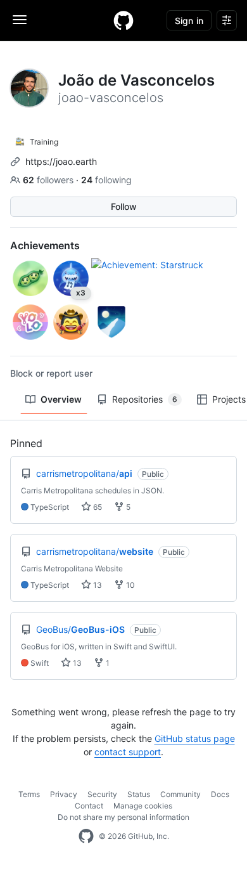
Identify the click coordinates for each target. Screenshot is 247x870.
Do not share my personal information (123, 817)
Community (180, 794)
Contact (89, 805)
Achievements (45, 245)
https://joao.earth (61, 161)
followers (49, 179)
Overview (61, 399)
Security (102, 794)
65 (96, 507)
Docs (220, 794)
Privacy (63, 794)
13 (96, 585)
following (106, 179)
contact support (127, 751)
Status (138, 794)
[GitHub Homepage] (86, 836)
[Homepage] (123, 20)
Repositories (144, 399)
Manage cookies (142, 805)
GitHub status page (195, 738)
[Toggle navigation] (19, 19)
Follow (124, 206)
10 (129, 585)
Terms (29, 794)
